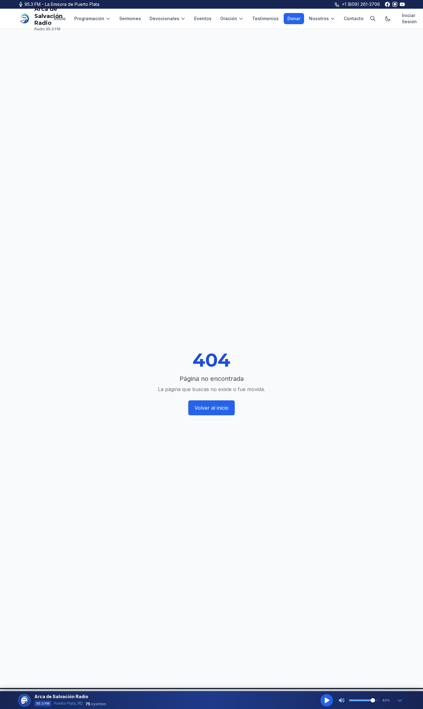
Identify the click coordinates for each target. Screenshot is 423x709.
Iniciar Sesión (409, 18)
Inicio (60, 18)
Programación (89, 18)
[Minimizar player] (400, 700)
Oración (228, 18)
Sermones (130, 18)
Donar (293, 18)
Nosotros (319, 18)
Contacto (354, 18)
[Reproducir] (327, 700)
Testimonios (265, 18)
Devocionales (164, 18)
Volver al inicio (211, 408)
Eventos (203, 18)
